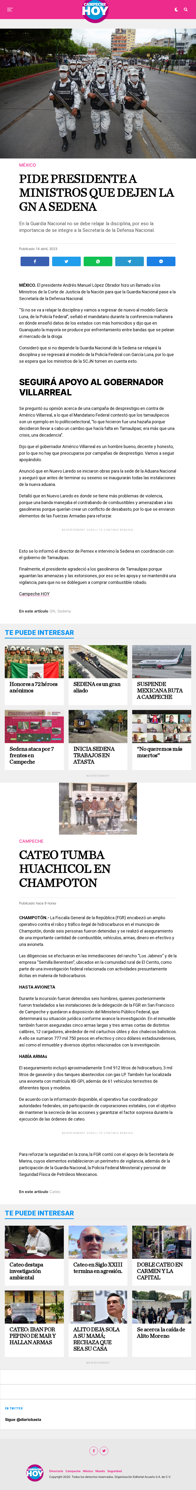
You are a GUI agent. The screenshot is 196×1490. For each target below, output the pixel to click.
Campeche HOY (34, 593)
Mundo (100, 1471)
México (88, 1471)
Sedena (64, 611)
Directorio (56, 1471)
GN (52, 611)
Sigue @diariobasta (23, 1419)
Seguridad (114, 1471)
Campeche (73, 1471)
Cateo (54, 1192)
